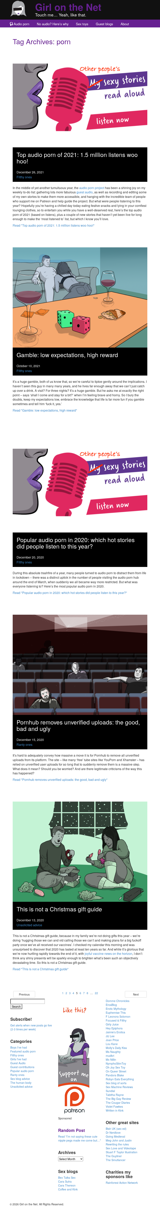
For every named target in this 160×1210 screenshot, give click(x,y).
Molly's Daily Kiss (116, 1048)
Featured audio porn (23, 1051)
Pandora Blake (115, 1075)
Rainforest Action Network (122, 1183)
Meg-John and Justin (119, 1140)
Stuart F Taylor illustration (121, 1152)
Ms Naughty (113, 1052)
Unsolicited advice (29, 925)
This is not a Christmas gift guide (59, 909)
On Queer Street (116, 1071)
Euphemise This (116, 1012)
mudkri (110, 1056)
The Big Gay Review (118, 1099)
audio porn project (91, 188)
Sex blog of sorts (116, 1083)
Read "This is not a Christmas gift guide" (40, 969)
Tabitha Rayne (115, 1095)
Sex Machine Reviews (119, 1087)
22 (96, 993)
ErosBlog (111, 1005)
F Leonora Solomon (118, 1016)
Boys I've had (18, 1047)
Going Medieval (115, 1136)
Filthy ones (24, 177)
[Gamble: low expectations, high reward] (80, 297)
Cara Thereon (67, 1185)
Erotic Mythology (116, 1009)
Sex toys (82, 24)
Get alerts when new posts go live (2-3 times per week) (31, 1027)
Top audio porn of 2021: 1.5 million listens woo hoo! (77, 157)
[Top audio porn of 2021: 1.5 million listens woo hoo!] (80, 97)
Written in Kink (115, 1110)
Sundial (110, 1091)
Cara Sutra (65, 1181)
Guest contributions (22, 1067)
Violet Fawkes (114, 1106)
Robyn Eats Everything (120, 1079)
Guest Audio (18, 1063)
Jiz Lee (110, 1036)
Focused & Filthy (116, 1020)
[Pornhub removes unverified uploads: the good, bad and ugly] (80, 664)
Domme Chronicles (117, 1001)
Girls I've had (18, 1059)
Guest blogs (104, 24)
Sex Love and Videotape (121, 1148)
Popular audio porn (22, 1071)
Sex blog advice (20, 1079)
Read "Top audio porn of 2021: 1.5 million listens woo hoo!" (53, 225)
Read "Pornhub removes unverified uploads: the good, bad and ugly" (60, 779)
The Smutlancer (115, 1160)
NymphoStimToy (116, 1063)
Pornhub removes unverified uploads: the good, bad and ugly (78, 725)
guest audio (84, 192)
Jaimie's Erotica (115, 1032)
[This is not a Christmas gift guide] (80, 851)
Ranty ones (24, 744)
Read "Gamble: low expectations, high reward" (45, 410)
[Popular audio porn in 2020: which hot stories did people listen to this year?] (80, 482)
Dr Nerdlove (113, 1132)
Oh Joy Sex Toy (115, 1067)
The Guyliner (114, 1156)
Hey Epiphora (114, 1028)
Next (136, 994)
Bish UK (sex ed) (116, 1129)
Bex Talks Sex (67, 1177)
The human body (20, 1083)
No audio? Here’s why (52, 24)
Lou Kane (112, 1044)
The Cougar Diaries (118, 1103)
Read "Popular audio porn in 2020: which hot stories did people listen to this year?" (70, 592)
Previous (24, 994)
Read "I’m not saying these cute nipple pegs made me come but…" (79, 1138)
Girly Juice (112, 1024)
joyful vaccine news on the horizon (108, 953)
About (125, 24)
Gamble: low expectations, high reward (67, 354)
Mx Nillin (111, 1059)
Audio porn (21, 24)
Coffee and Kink (68, 1189)
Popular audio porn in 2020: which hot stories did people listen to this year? (76, 542)
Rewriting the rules (117, 1144)
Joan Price (112, 1040)
